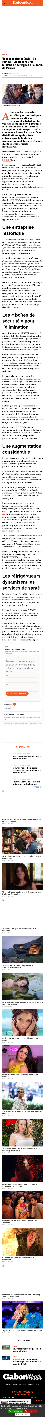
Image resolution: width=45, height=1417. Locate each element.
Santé (4, 54)
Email (7, 684)
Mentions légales (23, 1394)
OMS (4, 514)
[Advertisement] (22, 29)
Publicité (28, 1391)
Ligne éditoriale (33, 1400)
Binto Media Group (11, 723)
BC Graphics (38, 723)
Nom (7, 675)
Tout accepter (15, 1411)
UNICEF (7, 160)
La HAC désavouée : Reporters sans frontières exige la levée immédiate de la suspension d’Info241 (26, 770)
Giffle (14, 1357)
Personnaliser (22, 1414)
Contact (16, 1391)
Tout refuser (31, 1411)
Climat (15, 1346)
